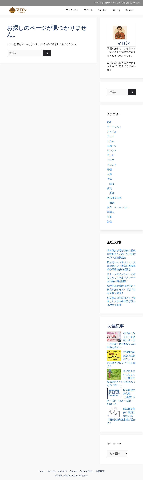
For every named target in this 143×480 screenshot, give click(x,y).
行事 (109, 216)
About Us (102, 10)
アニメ (110, 136)
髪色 (109, 221)
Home (42, 471)
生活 (109, 179)
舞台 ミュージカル (117, 207)
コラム (110, 141)
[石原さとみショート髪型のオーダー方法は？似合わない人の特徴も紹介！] (114, 336)
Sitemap (116, 10)
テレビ (110, 155)
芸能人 (110, 212)
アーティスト (72, 10)
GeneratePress (81, 475)
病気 (109, 188)
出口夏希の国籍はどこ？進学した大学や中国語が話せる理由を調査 (121, 301)
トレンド (112, 164)
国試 (111, 202)
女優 (109, 174)
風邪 (111, 193)
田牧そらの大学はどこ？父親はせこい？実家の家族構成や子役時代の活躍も (121, 266)
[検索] (47, 53)
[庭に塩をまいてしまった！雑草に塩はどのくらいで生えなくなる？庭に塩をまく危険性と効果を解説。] (114, 374)
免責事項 (100, 471)
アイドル (88, 10)
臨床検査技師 (114, 197)
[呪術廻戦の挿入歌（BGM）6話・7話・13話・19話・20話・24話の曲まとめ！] (114, 393)
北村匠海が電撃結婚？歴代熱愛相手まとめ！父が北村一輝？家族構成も (121, 254)
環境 (111, 183)
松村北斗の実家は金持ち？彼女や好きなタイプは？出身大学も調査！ (121, 289)
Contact (129, 10)
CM (109, 122)
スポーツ (112, 145)
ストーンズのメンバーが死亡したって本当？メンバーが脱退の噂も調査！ (121, 277)
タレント (112, 150)
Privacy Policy (86, 471)
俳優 (109, 169)
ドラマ (110, 160)
